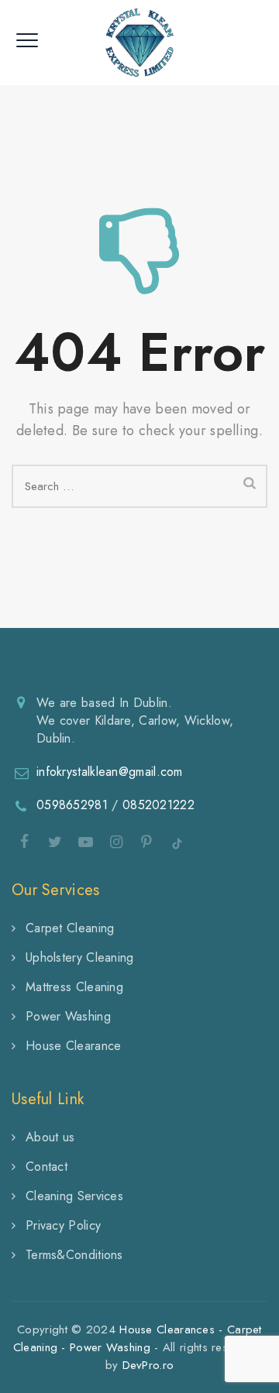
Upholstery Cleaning (80, 957)
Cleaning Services (74, 1196)
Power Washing (68, 1016)
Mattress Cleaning (74, 987)
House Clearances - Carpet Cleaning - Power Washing (137, 1338)
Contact (46, 1166)
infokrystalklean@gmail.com (109, 772)
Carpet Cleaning (70, 928)
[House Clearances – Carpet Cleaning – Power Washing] (140, 42)
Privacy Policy (63, 1225)
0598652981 (72, 805)
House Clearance (74, 1046)
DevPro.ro (148, 1365)
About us (50, 1137)
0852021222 (158, 805)
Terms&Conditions (74, 1255)
